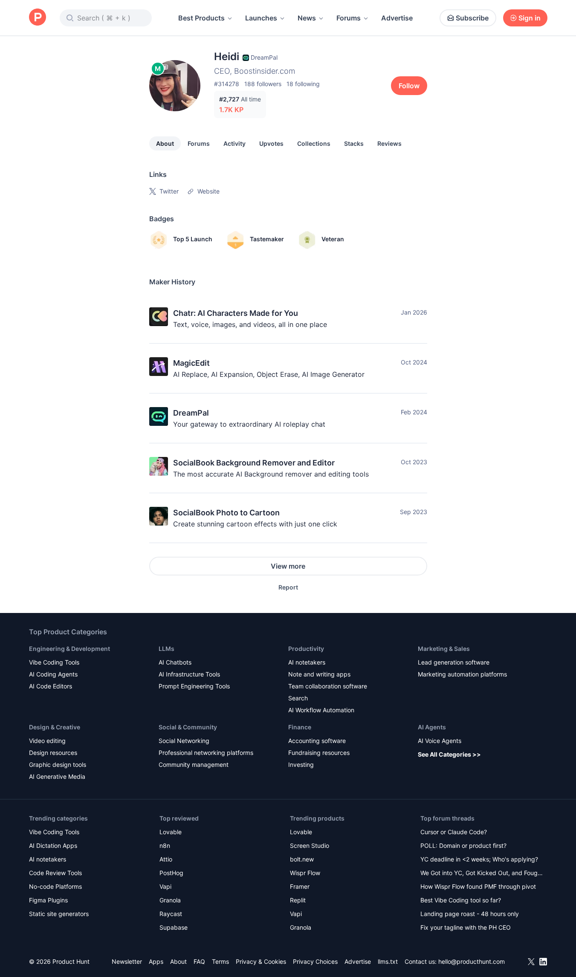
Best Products (201, 18)
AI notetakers (306, 662)
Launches (261, 18)
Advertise (397, 18)
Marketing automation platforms (462, 674)
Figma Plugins (48, 900)
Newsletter (127, 961)
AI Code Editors (50, 686)
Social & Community (188, 727)
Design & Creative (54, 727)
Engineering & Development (69, 648)
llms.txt (388, 961)
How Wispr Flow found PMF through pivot (478, 886)
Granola (170, 900)
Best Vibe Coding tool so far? (460, 900)
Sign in (529, 18)
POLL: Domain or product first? (463, 845)
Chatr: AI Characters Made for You (235, 313)
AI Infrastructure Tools (189, 674)
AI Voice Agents (439, 740)
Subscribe (472, 18)
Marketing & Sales (444, 648)
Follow (409, 85)
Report (288, 587)
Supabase (173, 927)
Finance (299, 727)
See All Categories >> (449, 754)
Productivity (306, 648)
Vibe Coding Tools (54, 662)
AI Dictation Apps (53, 845)
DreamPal (191, 412)
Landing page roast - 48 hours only (469, 913)
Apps (156, 961)
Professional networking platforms (206, 752)
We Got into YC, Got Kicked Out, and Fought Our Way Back (481, 873)
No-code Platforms (55, 886)
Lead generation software (453, 662)
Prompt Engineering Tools (194, 686)
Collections (313, 143)
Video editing (47, 740)
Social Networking (184, 740)
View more (288, 566)
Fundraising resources (319, 752)
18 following (303, 83)
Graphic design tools (57, 764)
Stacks (354, 143)
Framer (300, 886)
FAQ (199, 961)
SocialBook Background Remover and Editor (254, 462)
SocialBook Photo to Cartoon (226, 512)
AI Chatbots (175, 662)
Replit (298, 900)
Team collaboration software (327, 686)
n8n (164, 845)
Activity (234, 143)
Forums (348, 18)
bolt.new (302, 859)
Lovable (170, 831)
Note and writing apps (319, 674)
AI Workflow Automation (321, 710)
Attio (165, 859)
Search (298, 698)
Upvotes (271, 143)
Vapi (165, 886)
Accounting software (317, 740)
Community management (194, 764)
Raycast (170, 913)
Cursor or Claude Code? (453, 831)
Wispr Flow (305, 872)
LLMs (166, 648)
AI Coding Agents (53, 674)
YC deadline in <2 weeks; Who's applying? (479, 859)
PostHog (171, 872)
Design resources (53, 752)
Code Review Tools (55, 872)
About (165, 143)
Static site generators (59, 913)
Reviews (389, 143)
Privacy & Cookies (261, 961)
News (307, 18)
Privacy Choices (315, 961)
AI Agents (432, 727)
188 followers (262, 83)
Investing (301, 764)
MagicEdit (191, 362)
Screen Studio (309, 845)
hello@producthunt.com (471, 961)
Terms (220, 961)
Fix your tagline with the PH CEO (465, 927)
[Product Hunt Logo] (37, 18)
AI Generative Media (57, 776)
